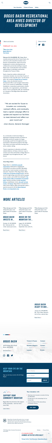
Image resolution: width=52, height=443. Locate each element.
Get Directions (7, 350)
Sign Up (45, 380)
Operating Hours (42, 439)
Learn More (6, 408)
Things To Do (25, 439)
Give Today (33, 407)
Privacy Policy (46, 430)
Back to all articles (9, 41)
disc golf (21, 182)
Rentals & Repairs (32, 345)
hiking (11, 183)
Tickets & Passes (28, 7)
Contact (42, 341)
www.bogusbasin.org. (13, 189)
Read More (6, 230)
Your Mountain (18, 7)
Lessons (29, 350)
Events (42, 350)
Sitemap (38, 430)
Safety (36, 7)
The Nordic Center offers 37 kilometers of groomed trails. (15, 178)
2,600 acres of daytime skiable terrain (13, 173)
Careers (42, 345)
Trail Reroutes (33, 439)
